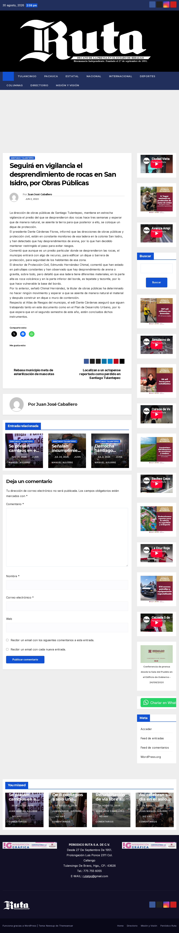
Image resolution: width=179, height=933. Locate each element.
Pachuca (51, 76)
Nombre (13, 576)
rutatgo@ (89, 876)
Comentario (15, 504)
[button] (174, 81)
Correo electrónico (20, 597)
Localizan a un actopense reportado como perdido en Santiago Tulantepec (99, 374)
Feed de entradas (152, 738)
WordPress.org (151, 757)
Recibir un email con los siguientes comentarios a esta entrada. (52, 640)
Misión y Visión (67, 85)
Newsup (50, 925)
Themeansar (66, 925)
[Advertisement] (89, 116)
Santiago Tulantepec (22, 158)
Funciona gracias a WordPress (20, 925)
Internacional (120, 76)
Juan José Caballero (40, 194)
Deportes (147, 76)
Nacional (94, 76)
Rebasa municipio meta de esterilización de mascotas (34, 372)
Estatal (72, 76)
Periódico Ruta (168, 925)
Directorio (39, 85)
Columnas (14, 85)
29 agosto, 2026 (109, 805)
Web (9, 619)
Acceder (146, 729)
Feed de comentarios (155, 747)
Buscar (145, 256)
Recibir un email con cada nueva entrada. (38, 649)
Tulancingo (27, 76)
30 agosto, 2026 (23, 805)
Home (120, 925)
